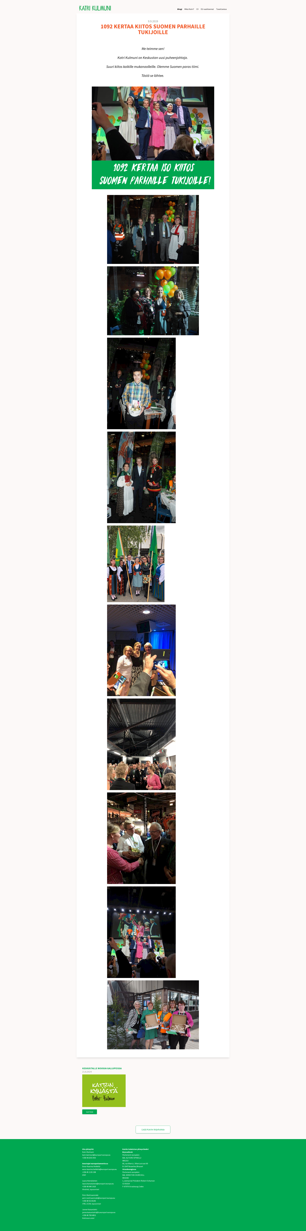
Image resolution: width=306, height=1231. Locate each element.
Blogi (179, 9)
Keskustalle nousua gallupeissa (102, 1068)
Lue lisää (89, 1112)
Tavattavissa (221, 9)
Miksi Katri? (189, 9)
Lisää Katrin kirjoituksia (153, 1129)
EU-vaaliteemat (207, 9)
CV (197, 9)
